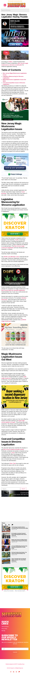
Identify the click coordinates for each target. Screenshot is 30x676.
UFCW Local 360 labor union (11, 256)
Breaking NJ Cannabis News (17, 26)
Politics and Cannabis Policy (18, 27)
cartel (13, 452)
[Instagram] (16, 671)
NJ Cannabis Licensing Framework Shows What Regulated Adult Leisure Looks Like (19, 534)
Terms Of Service (5, 626)
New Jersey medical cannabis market (13, 449)
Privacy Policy (4, 628)
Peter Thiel (13, 463)
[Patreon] (19, 671)
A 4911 (17, 239)
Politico (11, 61)
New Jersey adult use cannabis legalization (13, 290)
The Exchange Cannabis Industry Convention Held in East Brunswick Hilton (20, 528)
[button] (5, 5)
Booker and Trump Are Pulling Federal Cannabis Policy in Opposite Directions (19, 540)
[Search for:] (10, 488)
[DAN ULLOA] (5, 24)
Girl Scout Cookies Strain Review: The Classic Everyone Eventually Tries (19, 553)
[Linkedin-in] (13, 671)
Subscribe (15, 652)
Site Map (3, 630)
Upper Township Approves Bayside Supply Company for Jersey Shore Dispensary (19, 559)
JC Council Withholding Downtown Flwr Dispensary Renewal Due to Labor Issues (19, 547)
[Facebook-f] (10, 671)
